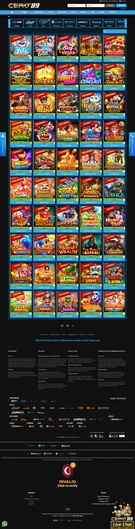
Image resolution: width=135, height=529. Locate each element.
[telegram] (67, 326)
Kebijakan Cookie (103, 499)
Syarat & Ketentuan (55, 334)
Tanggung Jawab (73, 334)
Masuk (110, 5)
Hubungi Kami (91, 334)
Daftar (121, 5)
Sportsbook (39, 12)
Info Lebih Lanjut (77, 516)
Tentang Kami (44, 334)
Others (102, 12)
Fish (92, 12)
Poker (73, 12)
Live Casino (62, 12)
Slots (50, 12)
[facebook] (62, 326)
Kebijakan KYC (103, 501)
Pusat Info (82, 334)
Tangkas (83, 12)
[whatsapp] (73, 326)
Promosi (112, 12)
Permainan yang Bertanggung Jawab (103, 504)
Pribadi (64, 334)
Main (21, 46)
